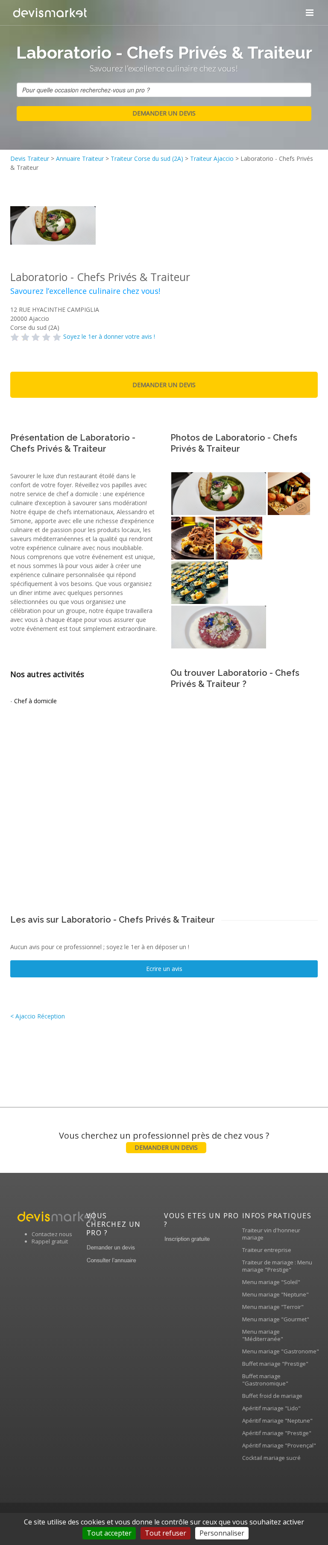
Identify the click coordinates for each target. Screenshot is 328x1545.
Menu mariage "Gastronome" (280, 1351)
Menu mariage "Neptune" (275, 1294)
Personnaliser (221, 1533)
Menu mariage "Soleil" (271, 1282)
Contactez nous (52, 1234)
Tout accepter (109, 1533)
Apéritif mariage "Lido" (271, 1408)
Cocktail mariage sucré (271, 1458)
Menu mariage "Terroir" (273, 1307)
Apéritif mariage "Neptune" (277, 1420)
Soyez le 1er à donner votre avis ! (109, 336)
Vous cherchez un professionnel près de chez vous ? (164, 1140)
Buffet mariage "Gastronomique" (265, 1379)
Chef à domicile (35, 701)
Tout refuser (165, 1533)
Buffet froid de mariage (272, 1396)
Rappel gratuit (50, 1241)
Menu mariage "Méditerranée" (262, 1335)
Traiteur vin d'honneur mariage (271, 1233)
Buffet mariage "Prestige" (275, 1363)
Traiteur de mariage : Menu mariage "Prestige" (277, 1265)
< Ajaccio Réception (37, 1016)
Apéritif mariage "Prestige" (276, 1433)
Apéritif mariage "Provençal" (279, 1445)
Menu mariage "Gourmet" (275, 1319)
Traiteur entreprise (266, 1250)
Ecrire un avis (164, 969)
